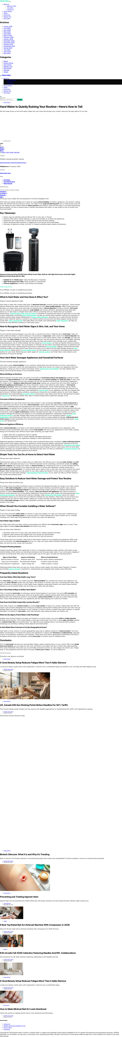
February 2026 (8, 37)
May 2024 (7, 53)
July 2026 (7, 28)
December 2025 (9, 41)
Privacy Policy (8, 1027)
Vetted (5, 13)
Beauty (6, 61)
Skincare (6, 70)
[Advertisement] (61, 125)
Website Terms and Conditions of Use (14, 1026)
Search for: (2, 97)
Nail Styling (7, 15)
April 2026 (7, 33)
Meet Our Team (11, 6)
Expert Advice (8, 11)
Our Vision (10, 7)
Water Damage (8, 183)
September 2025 (9, 46)
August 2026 (8, 26)
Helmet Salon (4, 1)
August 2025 (8, 48)
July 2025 (7, 50)
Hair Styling (7, 18)
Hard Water (7, 180)
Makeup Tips (7, 16)
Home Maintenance (9, 181)
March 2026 (8, 35)
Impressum (7, 1029)
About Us (6, 4)
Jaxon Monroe (7, 903)
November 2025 (9, 42)
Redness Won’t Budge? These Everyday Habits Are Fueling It (13, 162)
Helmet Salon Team (5, 173)
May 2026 (7, 32)
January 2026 (8, 39)
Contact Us (10, 9)
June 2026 (7, 30)
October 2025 (8, 44)
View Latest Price (6, 286)
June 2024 (7, 51)
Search (20, 99)
